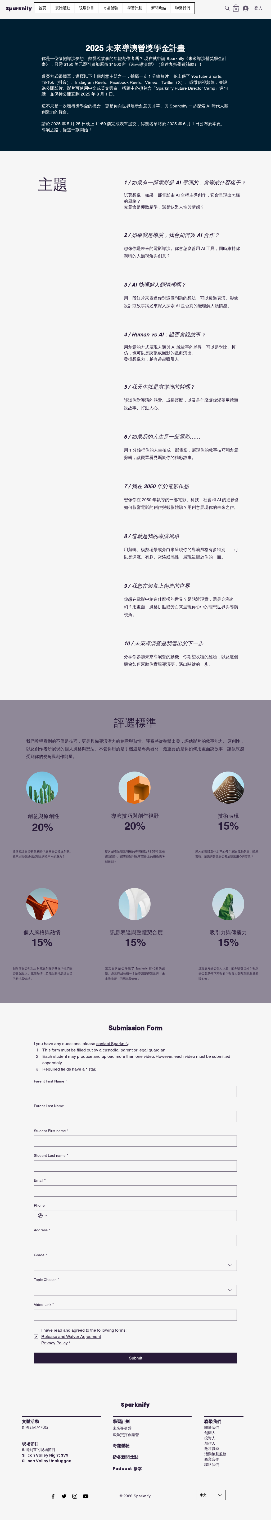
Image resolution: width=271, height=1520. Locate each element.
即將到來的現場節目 (38, 1449)
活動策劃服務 (215, 1454)
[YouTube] (85, 1496)
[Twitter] (64, 1496)
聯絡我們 (211, 1464)
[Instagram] (74, 1496)
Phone (39, 1205)
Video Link (44, 1304)
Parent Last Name (49, 1106)
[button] (135, 8)
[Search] (227, 8)
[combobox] (135, 1265)
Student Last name (51, 1155)
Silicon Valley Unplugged (46, 1460)
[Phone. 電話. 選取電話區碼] (42, 1215)
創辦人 (209, 1433)
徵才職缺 (211, 1449)
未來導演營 (122, 1428)
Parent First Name (50, 1081)
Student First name (51, 1131)
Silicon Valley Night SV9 (45, 1455)
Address (42, 1230)
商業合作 (211, 1459)
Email (40, 1180)
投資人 (209, 1438)
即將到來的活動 (35, 1427)
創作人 (209, 1443)
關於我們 (211, 1427)
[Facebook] (53, 1496)
